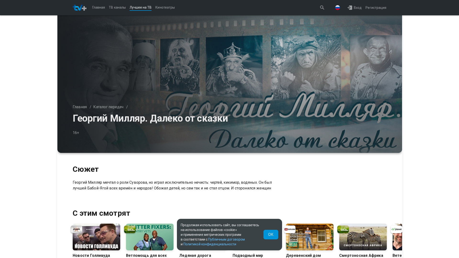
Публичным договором (226, 239)
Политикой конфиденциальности (209, 244)
